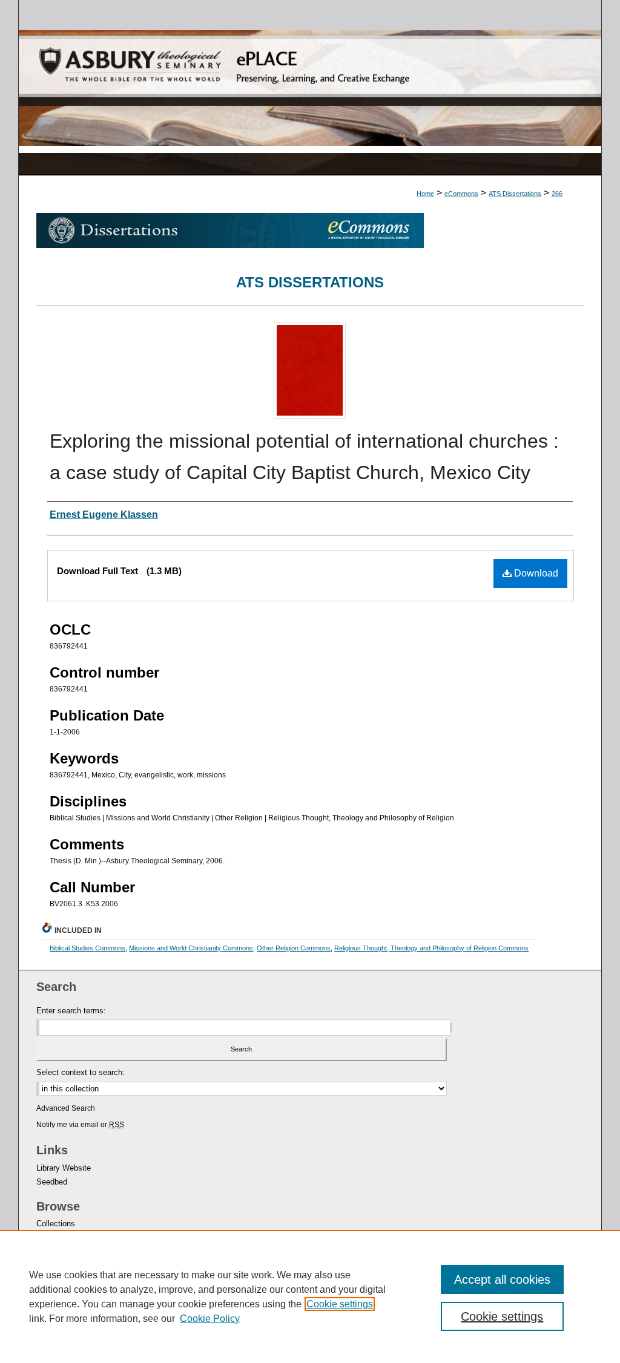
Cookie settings (339, 1304)
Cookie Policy (210, 1318)
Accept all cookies (502, 1279)
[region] (310, 1296)
